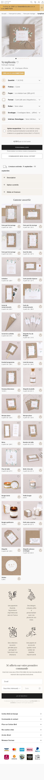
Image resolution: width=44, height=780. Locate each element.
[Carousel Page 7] (28, 58)
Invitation (4, 278)
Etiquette (4, 549)
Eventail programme (8, 362)
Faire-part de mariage (8, 225)
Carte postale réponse (30, 278)
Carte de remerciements (6, 306)
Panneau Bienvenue (8, 389)
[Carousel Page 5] (24, 58)
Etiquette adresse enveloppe (28, 550)
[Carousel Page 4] (22, 58)
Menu (3, 442)
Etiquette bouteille (28, 389)
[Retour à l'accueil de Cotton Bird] (8, 3)
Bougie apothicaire (7, 522)
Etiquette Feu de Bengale (28, 334)
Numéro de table (28, 442)
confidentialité (33, 701)
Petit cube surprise (29, 522)
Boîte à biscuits (28, 469)
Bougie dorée (6, 495)
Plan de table (6, 469)
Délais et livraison (13, 192)
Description (11, 178)
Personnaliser (22, 147)
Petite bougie (27, 495)
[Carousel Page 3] (20, 58)
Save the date (27, 252)
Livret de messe (28, 362)
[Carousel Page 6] (26, 58)
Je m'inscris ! (22, 696)
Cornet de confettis (8, 334)
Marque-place (6, 415)
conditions (13, 702)
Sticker (4, 577)
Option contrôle (13, 185)
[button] (41, 8)
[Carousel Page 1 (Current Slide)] (15, 58)
